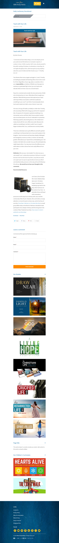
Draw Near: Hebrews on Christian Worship (29, 203)
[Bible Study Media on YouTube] (18, 530)
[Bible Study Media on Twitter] (39, 530)
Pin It (31, 221)
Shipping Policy (17, 523)
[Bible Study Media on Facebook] (15, 530)
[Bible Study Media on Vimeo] (22, 530)
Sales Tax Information (18, 515)
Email (37, 221)
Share (24, 221)
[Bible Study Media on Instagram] (32, 530)
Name (15, 237)
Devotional (15, 215)
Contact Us (15, 510)
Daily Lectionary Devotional (22, 11)
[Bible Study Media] (19, 5)
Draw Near (22, 215)
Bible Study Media (21, 535)
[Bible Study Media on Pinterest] (25, 530)
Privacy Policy (16, 512)
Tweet (17, 221)
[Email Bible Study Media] (35, 530)
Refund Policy (16, 518)
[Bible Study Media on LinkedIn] (29, 530)
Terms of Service (17, 520)
